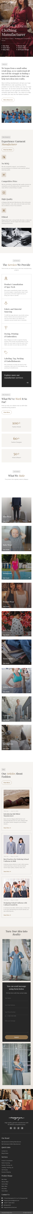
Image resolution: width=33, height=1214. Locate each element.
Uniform (6, 715)
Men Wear (7, 516)
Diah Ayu (6, 811)
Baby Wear (7, 545)
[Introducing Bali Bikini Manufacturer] (16, 799)
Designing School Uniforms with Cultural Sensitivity (15, 904)
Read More (7, 827)
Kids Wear (7, 630)
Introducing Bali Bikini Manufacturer (12, 815)
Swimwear (7, 573)
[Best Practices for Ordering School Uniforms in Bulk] (16, 844)
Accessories (8, 744)
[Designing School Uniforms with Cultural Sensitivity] (16, 888)
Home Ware (8, 658)
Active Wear (8, 687)
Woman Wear (8, 601)
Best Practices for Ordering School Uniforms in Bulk (16, 860)
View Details (6, 521)
